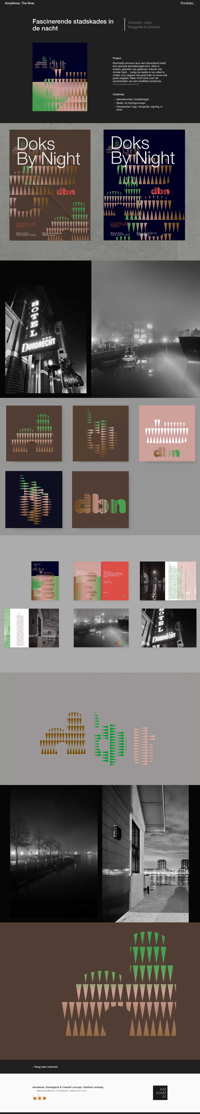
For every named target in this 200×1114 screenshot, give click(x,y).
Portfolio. (187, 3)
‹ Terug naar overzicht (45, 1066)
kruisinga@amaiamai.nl (126, 84)
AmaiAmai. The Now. (20, 3)
